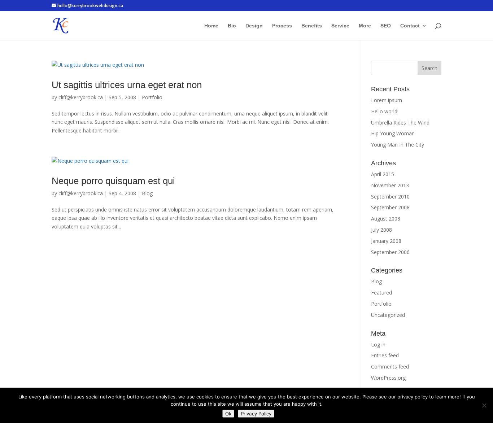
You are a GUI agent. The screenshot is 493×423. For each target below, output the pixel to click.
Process (282, 26)
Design (254, 26)
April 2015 (382, 174)
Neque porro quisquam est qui (113, 180)
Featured (381, 292)
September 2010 (390, 196)
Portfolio (152, 97)
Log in (378, 344)
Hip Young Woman (393, 133)
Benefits (311, 26)
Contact (410, 26)
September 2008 (390, 207)
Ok (228, 414)
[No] (484, 405)
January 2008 (386, 240)
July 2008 (381, 229)
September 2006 (390, 252)
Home (211, 26)
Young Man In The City (397, 144)
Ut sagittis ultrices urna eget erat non (127, 84)
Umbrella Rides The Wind (400, 122)
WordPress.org (388, 377)
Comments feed (390, 366)
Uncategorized (388, 314)
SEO (385, 26)
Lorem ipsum (386, 100)
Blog (147, 193)
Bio (232, 26)
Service (340, 26)
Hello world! (384, 111)
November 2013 (390, 185)
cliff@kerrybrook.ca (80, 97)
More (365, 26)
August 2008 (385, 218)
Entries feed (385, 355)
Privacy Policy (256, 414)
